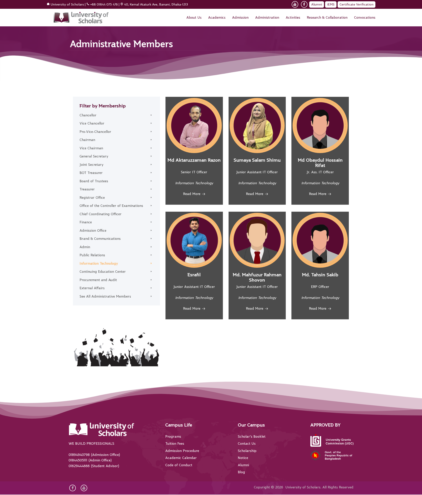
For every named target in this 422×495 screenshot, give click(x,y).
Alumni (316, 4)
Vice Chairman (91, 148)
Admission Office (93, 230)
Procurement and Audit (98, 280)
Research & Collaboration (327, 17)
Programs (173, 436)
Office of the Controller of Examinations (111, 206)
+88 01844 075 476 (104, 4)
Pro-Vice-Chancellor (95, 132)
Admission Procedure (182, 451)
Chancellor (88, 115)
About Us (194, 17)
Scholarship (247, 451)
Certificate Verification (356, 4)
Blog (241, 472)
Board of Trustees (94, 181)
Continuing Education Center (103, 271)
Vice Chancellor (92, 123)
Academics (217, 17)
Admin (85, 247)
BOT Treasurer (91, 173)
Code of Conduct (178, 465)
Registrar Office (92, 197)
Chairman (87, 140)
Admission (240, 17)
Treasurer (87, 189)
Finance (86, 222)
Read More (191, 194)
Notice (243, 458)
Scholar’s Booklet (252, 436)
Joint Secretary (91, 165)
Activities (293, 17)
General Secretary (94, 156)
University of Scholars (67, 4)
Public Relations (92, 255)
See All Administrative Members (105, 296)
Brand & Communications (100, 239)
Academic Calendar (181, 458)
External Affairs (92, 288)
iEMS (331, 4)
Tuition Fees (174, 443)
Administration (267, 17)
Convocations (364, 17)
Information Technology (99, 263)
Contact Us (247, 443)
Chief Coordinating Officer (101, 214)
